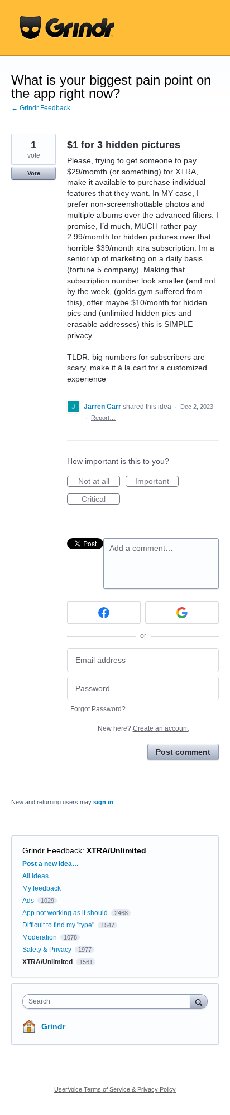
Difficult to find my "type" (58, 925)
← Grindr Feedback (40, 108)
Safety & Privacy (47, 949)
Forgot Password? (98, 709)
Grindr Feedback (52, 850)
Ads (28, 900)
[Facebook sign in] (104, 612)
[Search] (199, 1001)
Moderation (40, 937)
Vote (33, 173)
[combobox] (109, 1001)
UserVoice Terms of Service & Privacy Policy (115, 1089)
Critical (101, 500)
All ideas (35, 876)
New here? (143, 728)
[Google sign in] (182, 612)
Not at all (99, 482)
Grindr (53, 1026)
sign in (103, 802)
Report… (103, 417)
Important (157, 482)
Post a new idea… (50, 864)
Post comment (183, 751)
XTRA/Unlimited (116, 850)
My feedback (41, 888)
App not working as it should (65, 913)
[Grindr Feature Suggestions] (67, 28)
